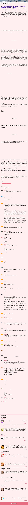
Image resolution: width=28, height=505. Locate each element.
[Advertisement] (14, 408)
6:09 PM (4, 364)
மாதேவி (4, 317)
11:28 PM (5, 399)
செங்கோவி (5, 190)
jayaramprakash (5, 360)
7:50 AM (4, 272)
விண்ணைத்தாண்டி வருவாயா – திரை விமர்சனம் (7, 442)
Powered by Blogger (14, 503)
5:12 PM (4, 358)
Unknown (5, 252)
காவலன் (2, 494)
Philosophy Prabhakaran (6, 231)
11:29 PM (5, 395)
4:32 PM (4, 352)
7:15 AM (4, 259)
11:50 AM (5, 332)
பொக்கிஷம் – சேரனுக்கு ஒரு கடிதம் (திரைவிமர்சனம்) (8, 425)
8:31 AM (4, 291)
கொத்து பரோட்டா (9, 183)
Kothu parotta (4, 183)
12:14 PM (5, 342)
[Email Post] (2, 181)
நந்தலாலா (2, 434)
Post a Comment (3, 401)
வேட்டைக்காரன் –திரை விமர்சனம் (5, 451)
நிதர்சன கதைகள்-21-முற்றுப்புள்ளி (5, 468)
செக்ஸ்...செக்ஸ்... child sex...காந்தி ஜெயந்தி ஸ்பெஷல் (8, 477)
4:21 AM (4, 224)
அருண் (4, 287)
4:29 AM (4, 229)
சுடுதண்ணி (5, 397)
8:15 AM (4, 285)
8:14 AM (4, 276)
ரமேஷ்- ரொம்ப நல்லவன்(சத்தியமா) (7, 313)
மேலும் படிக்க (25, 423)
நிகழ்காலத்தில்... (5, 244)
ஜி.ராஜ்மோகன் (5, 334)
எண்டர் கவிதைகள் (3, 485)
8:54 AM (4, 319)
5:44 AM (4, 242)
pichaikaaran (5, 274)
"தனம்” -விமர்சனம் (3, 417)
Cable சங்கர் (4, 1)
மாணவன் (5, 237)
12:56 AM (5, 188)
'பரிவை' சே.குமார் (6, 344)
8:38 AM (4, 315)
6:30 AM (4, 250)
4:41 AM (4, 235)
